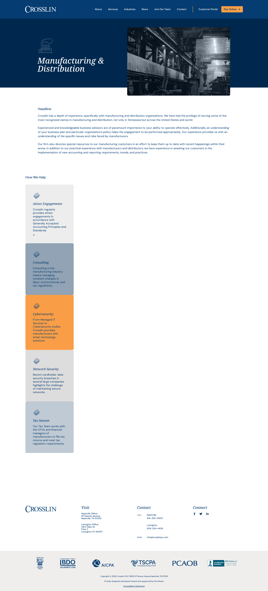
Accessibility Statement (134, 586)
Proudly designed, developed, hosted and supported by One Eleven (134, 581)
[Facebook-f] (194, 513)
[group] (49, 214)
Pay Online (230, 9)
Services (113, 9)
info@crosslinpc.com (157, 537)
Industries (129, 9)
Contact (181, 9)
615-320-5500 (155, 518)
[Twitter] (200, 513)
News (145, 9)
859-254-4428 (155, 528)
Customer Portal (208, 9)
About (98, 9)
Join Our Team (162, 9)
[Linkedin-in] (207, 513)
